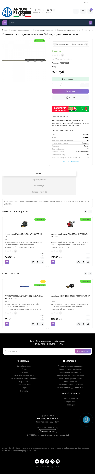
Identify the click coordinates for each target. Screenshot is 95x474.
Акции (24, 388)
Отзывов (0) (39, 185)
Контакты (24, 391)
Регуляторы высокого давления (70, 375)
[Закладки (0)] (83, 11)
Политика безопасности (24, 375)
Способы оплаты (24, 366)
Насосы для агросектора (70, 372)
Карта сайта (24, 381)
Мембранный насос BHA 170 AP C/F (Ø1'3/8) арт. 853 (69, 235)
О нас (24, 369)
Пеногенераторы (70, 381)
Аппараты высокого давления (70, 366)
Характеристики (39, 179)
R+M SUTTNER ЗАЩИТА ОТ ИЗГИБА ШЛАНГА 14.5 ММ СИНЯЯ (24, 297)
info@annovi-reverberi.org (48, 427)
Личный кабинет (70, 398)
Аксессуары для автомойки (70, 378)
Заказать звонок (47, 431)
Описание (39, 173)
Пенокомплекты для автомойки (70, 388)
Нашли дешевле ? (71, 79)
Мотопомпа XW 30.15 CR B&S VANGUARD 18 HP (23, 235)
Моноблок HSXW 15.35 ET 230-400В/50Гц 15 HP (70, 296)
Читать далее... (74, 125)
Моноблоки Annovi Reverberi (71, 384)
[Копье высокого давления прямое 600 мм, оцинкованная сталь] (24, 60)
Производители (24, 384)
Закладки (71, 405)
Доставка (24, 372)
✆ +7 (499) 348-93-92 (43, 10)
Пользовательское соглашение (24, 378)
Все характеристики (71, 161)
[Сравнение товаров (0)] (76, 11)
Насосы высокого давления (70, 369)
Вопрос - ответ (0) (39, 192)
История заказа (70, 401)
